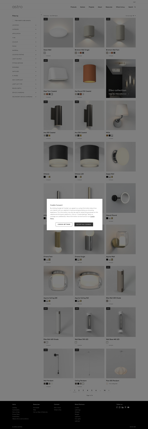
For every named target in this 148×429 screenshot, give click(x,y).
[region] (74, 214)
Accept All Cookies (83, 224)
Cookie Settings (64, 224)
